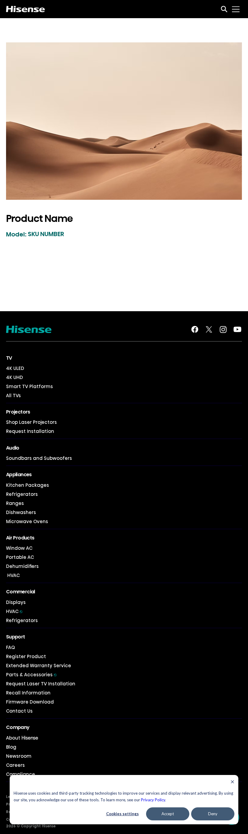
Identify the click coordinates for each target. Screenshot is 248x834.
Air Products (20, 537)
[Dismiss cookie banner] (232, 782)
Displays (16, 602)
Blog (11, 747)
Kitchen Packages (27, 485)
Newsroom (18, 756)
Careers (15, 765)
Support (15, 636)
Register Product (26, 656)
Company (18, 727)
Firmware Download (30, 702)
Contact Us (19, 711)
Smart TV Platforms (29, 386)
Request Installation (30, 431)
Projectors (18, 411)
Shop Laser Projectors (31, 422)
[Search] (224, 9)
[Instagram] (223, 329)
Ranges (15, 503)
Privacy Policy (153, 799)
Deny (212, 813)
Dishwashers (21, 512)
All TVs (13, 395)
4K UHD (14, 377)
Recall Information (28, 693)
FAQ (10, 647)
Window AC (19, 548)
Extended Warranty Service (38, 665)
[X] (209, 329)
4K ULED (15, 368)
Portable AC (20, 557)
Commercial (20, 591)
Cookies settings (122, 813)
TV (9, 357)
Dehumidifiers (22, 566)
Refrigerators (22, 494)
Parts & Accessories (31, 674)
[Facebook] (194, 329)
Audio (12, 447)
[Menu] (236, 9)
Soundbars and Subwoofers (39, 458)
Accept (168, 813)
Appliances (19, 474)
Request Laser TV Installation (40, 684)
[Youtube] (237, 329)
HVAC (13, 575)
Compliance (20, 774)
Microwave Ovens (27, 521)
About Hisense (22, 738)
